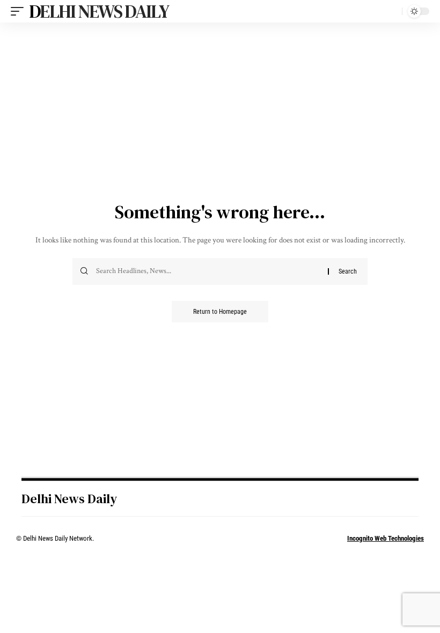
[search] (391, 11)
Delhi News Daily (98, 11)
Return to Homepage (220, 311)
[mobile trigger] (20, 11)
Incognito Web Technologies (385, 538)
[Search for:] (208, 271)
